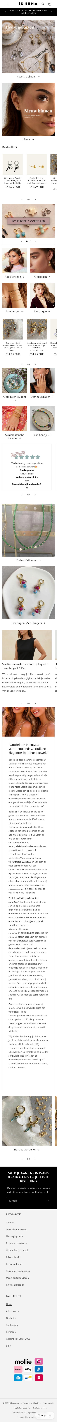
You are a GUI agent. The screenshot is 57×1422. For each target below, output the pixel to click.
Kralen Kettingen (27, 560)
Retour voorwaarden (16, 1243)
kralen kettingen (30, 873)
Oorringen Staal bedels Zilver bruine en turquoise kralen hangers (12, 346)
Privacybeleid (48, 1403)
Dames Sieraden (40, 396)
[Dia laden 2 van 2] (30, 241)
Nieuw (27, 139)
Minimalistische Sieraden (14, 436)
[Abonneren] (47, 1200)
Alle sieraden (12, 1311)
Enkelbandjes (40, 435)
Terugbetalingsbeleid (21, 1408)
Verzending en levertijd (17, 1250)
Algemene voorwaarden (18, 1271)
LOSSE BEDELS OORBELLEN (28, 221)
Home (9, 1304)
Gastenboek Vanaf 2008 (18, 1338)
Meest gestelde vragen (17, 1278)
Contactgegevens (40, 1408)
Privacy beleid (13, 1257)
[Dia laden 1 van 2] (27, 241)
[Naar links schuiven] (22, 199)
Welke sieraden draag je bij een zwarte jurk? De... (25, 666)
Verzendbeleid (19, 1413)
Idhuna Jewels (16, 1403)
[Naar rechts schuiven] (35, 199)
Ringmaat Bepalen (15, 1284)
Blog (8, 1346)
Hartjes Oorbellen (25, 1149)
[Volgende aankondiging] (51, 11)
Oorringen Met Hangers (27, 623)
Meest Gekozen (26, 76)
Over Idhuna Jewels (16, 1229)
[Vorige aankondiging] (5, 11)
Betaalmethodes (14, 1264)
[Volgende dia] (35, 241)
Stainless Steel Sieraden (23, 786)
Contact (10, 1222)
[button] (6, 4)
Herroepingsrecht (15, 1236)
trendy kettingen (23, 869)
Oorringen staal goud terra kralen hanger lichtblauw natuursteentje (37, 346)
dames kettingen (32, 877)
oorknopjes (27, 921)
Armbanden (12, 311)
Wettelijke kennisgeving (30, 1417)
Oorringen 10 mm (14, 396)
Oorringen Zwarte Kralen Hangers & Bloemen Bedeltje (12, 180)
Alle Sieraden (13, 276)
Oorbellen (40, 276)
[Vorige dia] (21, 241)
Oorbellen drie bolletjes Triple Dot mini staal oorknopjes (37, 180)
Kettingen (40, 311)
